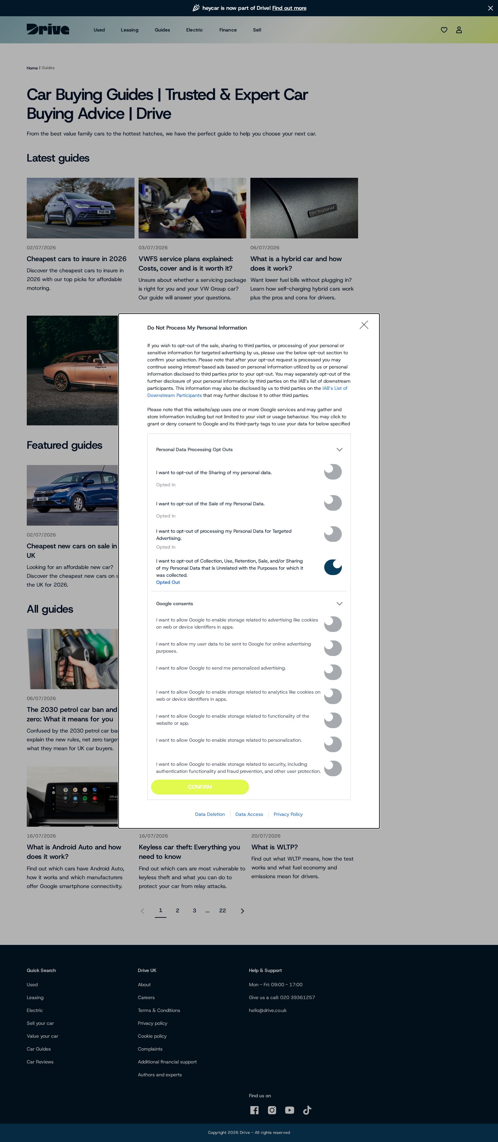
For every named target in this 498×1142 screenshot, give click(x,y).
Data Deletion (210, 814)
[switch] (333, 472)
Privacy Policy (288, 814)
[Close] (366, 327)
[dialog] (249, 571)
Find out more (289, 8)
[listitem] (249, 449)
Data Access (249, 814)
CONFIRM (200, 786)
